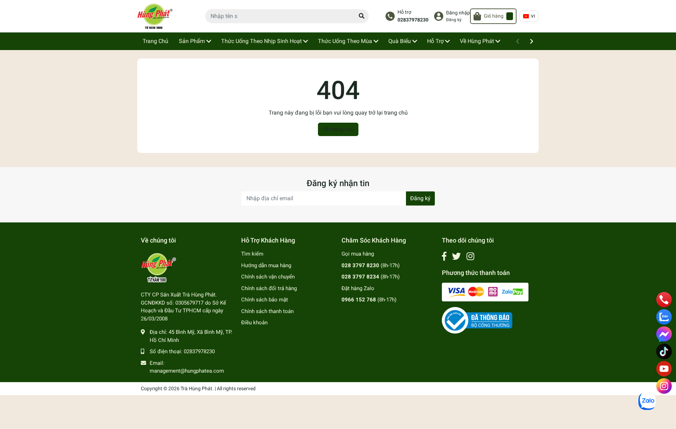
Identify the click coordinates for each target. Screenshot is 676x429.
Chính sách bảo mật (264, 299)
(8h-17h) (371, 265)
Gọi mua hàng (358, 254)
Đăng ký (454, 19)
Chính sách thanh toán (267, 311)
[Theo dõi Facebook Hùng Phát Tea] (444, 256)
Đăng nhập (458, 13)
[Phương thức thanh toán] (485, 291)
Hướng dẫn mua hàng (266, 265)
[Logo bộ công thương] (477, 320)
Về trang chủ (338, 129)
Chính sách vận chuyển (268, 277)
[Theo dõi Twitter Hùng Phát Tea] (456, 256)
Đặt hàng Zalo (358, 288)
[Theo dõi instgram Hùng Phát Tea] (470, 256)
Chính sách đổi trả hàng (269, 288)
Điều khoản (254, 322)
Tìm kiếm (252, 254)
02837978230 (413, 20)
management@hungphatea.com (187, 371)
